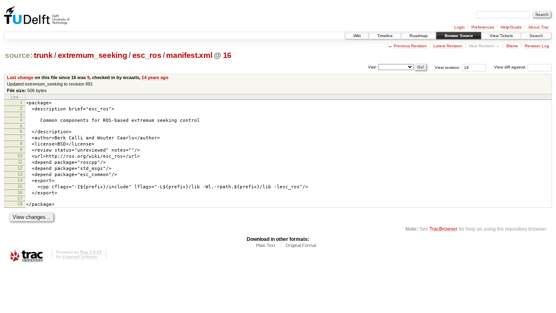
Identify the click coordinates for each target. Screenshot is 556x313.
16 (227, 55)
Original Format (301, 245)
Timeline (385, 35)
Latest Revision (447, 46)
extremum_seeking (92, 55)
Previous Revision (410, 46)
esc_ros (147, 55)
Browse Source (458, 35)
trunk (43, 55)
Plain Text (265, 245)
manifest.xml (189, 55)
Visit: (372, 66)
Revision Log (537, 46)
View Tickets (501, 35)
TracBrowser (443, 228)
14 (20, 180)
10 (20, 155)
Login (459, 27)
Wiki (357, 35)
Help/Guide (511, 27)
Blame (512, 46)
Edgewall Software (79, 256)
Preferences (482, 27)
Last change (20, 77)
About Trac (538, 27)
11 (20, 161)
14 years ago (155, 77)
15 (20, 186)
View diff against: (511, 67)
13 (20, 174)
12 (20, 167)
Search (536, 35)
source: (19, 55)
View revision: (447, 67)
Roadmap (418, 35)
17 (20, 198)
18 (20, 203)
